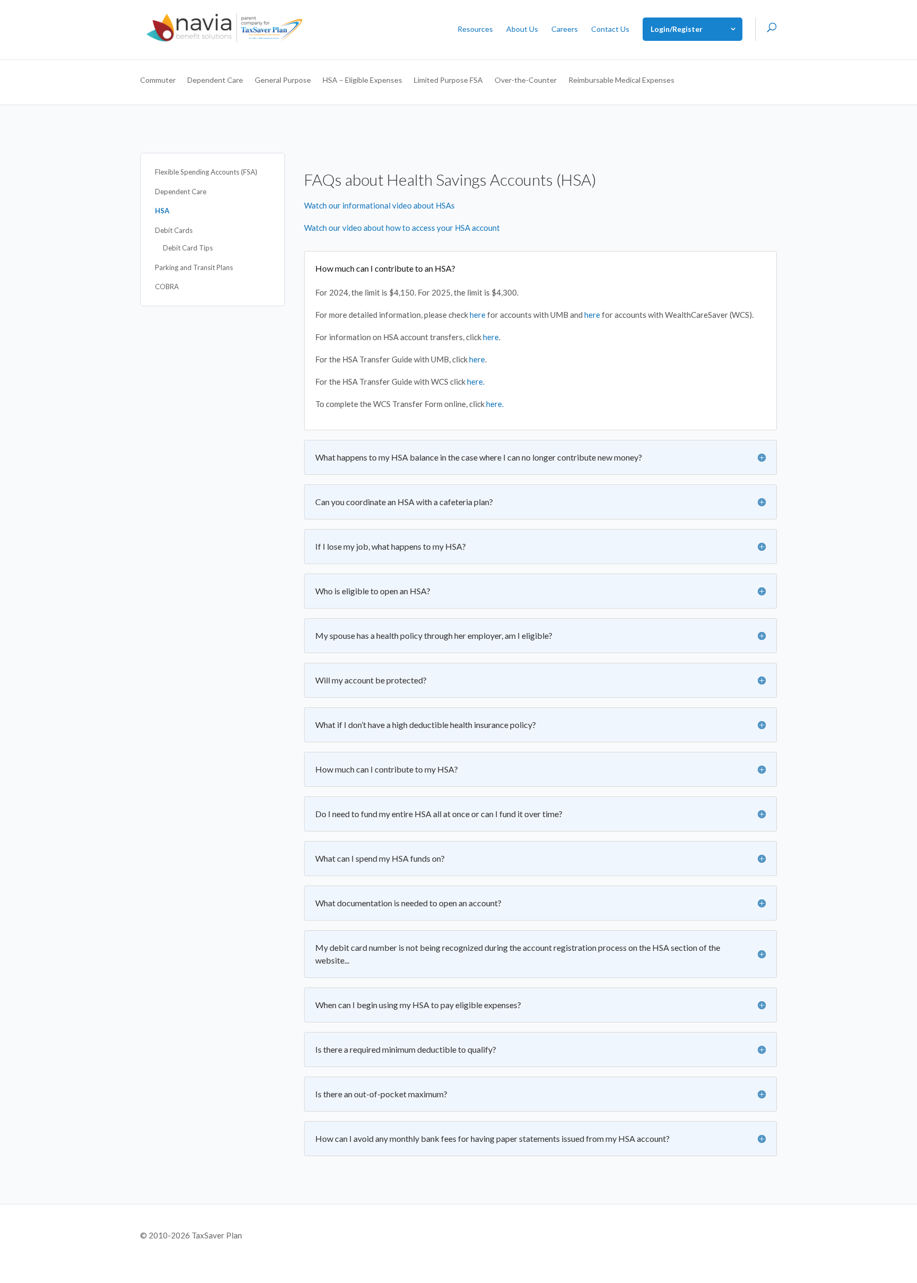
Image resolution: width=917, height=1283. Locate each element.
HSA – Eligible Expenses (362, 80)
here (478, 314)
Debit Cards (174, 230)
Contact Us (610, 29)
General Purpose (283, 80)
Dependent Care (215, 80)
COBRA (167, 286)
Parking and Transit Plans (194, 267)
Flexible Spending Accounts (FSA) (206, 172)
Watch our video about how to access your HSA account (402, 227)
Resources (475, 29)
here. (476, 381)
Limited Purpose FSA (448, 80)
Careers (564, 29)
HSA (162, 210)
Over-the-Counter (526, 80)
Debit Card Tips (188, 248)
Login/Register (677, 28)
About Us (522, 29)
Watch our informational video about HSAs (379, 205)
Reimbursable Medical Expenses (621, 80)
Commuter (158, 80)
